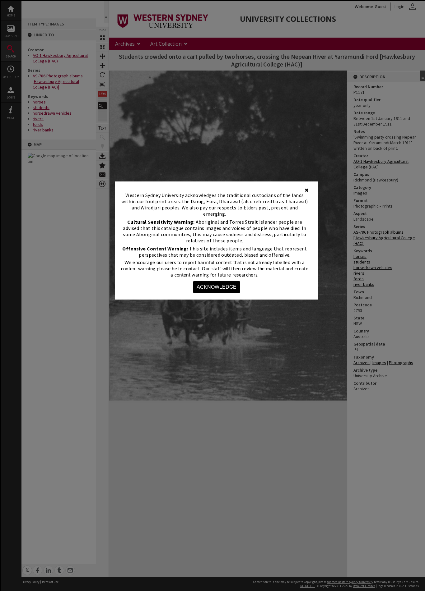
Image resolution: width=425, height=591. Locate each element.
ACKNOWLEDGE (216, 287)
